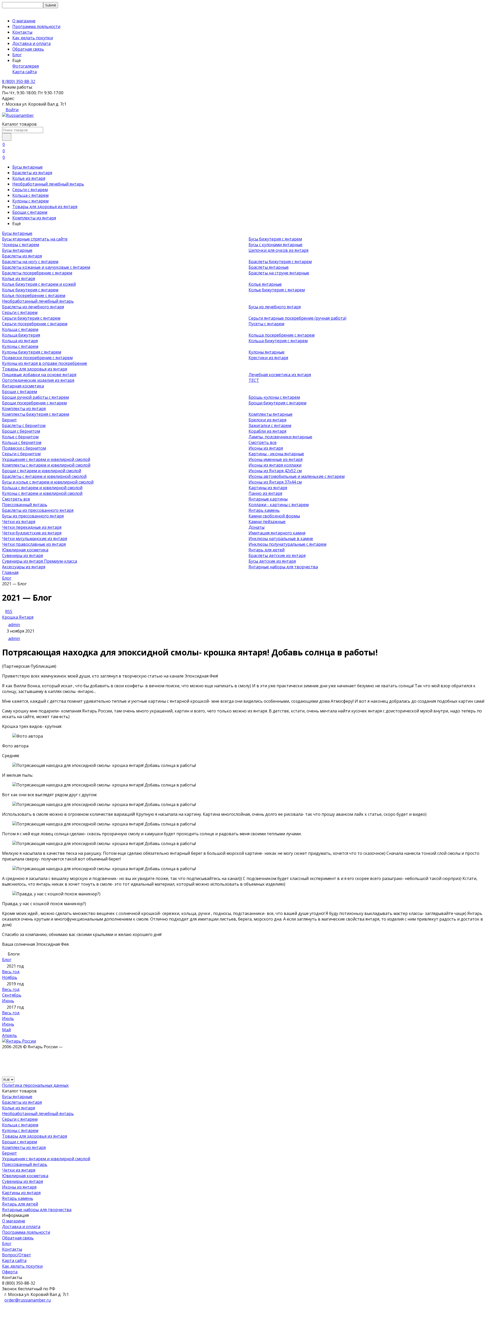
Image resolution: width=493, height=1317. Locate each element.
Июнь (8, 1001)
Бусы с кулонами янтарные (275, 244)
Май (6, 1030)
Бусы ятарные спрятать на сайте (35, 239)
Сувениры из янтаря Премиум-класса (39, 561)
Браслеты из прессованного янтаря (37, 510)
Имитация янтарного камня (277, 533)
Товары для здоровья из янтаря (44, 206)
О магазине (23, 21)
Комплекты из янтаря (34, 218)
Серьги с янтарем (30, 189)
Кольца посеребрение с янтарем (282, 335)
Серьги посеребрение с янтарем (34, 324)
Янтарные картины (268, 499)
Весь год (11, 972)
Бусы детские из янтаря (272, 561)
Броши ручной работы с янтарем (35, 397)
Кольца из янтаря (20, 341)
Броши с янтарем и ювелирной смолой (41, 471)
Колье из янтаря (28, 178)
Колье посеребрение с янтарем (33, 295)
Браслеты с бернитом (23, 425)
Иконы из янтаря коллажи (275, 465)
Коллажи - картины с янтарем (279, 504)
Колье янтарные (265, 284)
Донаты (256, 527)
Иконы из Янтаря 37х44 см (275, 482)
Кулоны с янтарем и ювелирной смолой (42, 493)
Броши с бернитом (21, 431)
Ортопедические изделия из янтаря (38, 380)
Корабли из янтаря (267, 431)
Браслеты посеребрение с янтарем (37, 273)
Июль (8, 1018)
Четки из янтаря (18, 521)
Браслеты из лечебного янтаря (33, 307)
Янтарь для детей (267, 550)
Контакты (22, 32)
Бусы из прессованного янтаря (33, 516)
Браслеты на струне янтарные (279, 273)
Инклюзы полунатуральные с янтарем (287, 544)
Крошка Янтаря (17, 617)
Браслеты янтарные (269, 267)
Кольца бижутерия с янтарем (278, 341)
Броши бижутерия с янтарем (277, 403)
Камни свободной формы (274, 516)
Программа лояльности (36, 26)
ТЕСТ (254, 380)
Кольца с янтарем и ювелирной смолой (42, 487)
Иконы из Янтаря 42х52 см (275, 471)
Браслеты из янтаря (32, 172)
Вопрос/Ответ (16, 1255)
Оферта (9, 1272)
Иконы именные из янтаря (275, 459)
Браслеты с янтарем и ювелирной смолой (44, 476)
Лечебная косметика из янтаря (280, 374)
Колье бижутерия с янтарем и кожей (39, 284)
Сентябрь (11, 995)
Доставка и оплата (31, 43)
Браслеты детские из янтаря (277, 555)
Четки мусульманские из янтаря (34, 538)
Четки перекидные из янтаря (31, 527)
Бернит (9, 420)
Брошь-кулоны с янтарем (274, 397)
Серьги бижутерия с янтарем (31, 318)
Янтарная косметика (23, 386)
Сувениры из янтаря (22, 555)
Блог (17, 55)
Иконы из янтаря (266, 448)
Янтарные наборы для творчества (283, 567)
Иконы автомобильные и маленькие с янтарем (297, 476)
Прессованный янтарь (24, 504)
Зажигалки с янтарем (270, 425)
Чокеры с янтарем (20, 244)
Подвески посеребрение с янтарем (37, 357)
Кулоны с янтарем (30, 201)
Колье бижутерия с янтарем (30, 290)
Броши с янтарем (29, 212)
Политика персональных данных (35, 1085)
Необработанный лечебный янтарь (48, 184)
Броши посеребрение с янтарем (34, 403)
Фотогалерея (25, 66)
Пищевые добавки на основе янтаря (39, 374)
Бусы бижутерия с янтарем (275, 239)
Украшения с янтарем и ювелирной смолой (46, 459)
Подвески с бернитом (24, 448)
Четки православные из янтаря (34, 544)
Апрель (9, 1035)
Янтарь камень (264, 510)
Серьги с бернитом (21, 454)
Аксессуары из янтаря (23, 567)
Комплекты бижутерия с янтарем (35, 414)
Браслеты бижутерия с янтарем (280, 261)
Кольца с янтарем (30, 195)
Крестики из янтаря (268, 357)
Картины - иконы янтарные (276, 454)
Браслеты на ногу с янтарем (30, 261)
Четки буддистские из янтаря (31, 533)
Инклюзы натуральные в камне (281, 538)
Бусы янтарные (27, 167)
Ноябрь (9, 977)
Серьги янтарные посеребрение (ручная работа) (297, 318)
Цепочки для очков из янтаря (278, 250)
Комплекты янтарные (270, 414)
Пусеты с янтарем (266, 324)
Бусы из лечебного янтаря (275, 307)
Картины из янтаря (268, 487)
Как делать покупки (32, 38)
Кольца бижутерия (21, 335)
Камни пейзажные (267, 521)
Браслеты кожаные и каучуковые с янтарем (46, 267)
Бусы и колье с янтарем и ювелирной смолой (47, 482)
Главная (10, 572)
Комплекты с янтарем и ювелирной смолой (46, 465)
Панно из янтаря (265, 493)
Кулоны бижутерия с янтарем (31, 352)
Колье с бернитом (20, 437)
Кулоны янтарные (267, 352)
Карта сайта (24, 72)
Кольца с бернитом (21, 442)
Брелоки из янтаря (267, 420)
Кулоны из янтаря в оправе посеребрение (44, 363)
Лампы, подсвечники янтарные (280, 437)
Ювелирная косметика (25, 550)
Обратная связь (28, 49)
